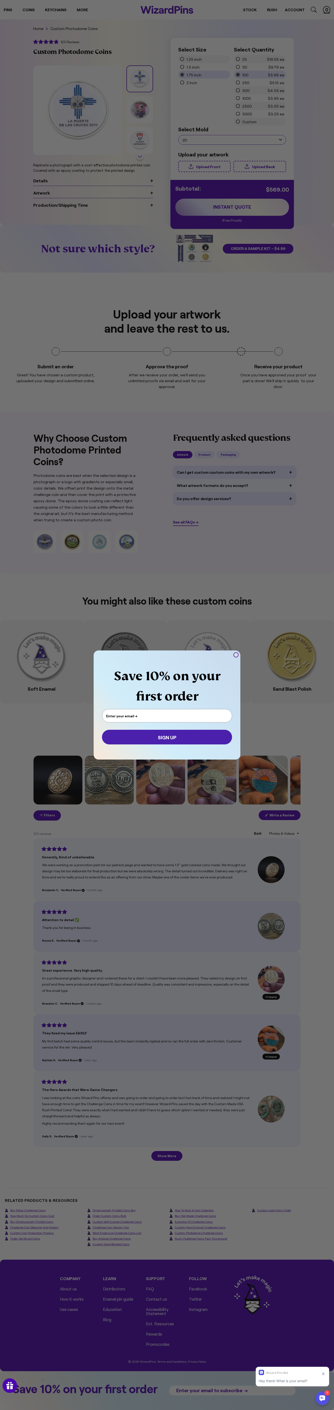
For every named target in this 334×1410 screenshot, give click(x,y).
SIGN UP (167, 737)
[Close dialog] (236, 654)
